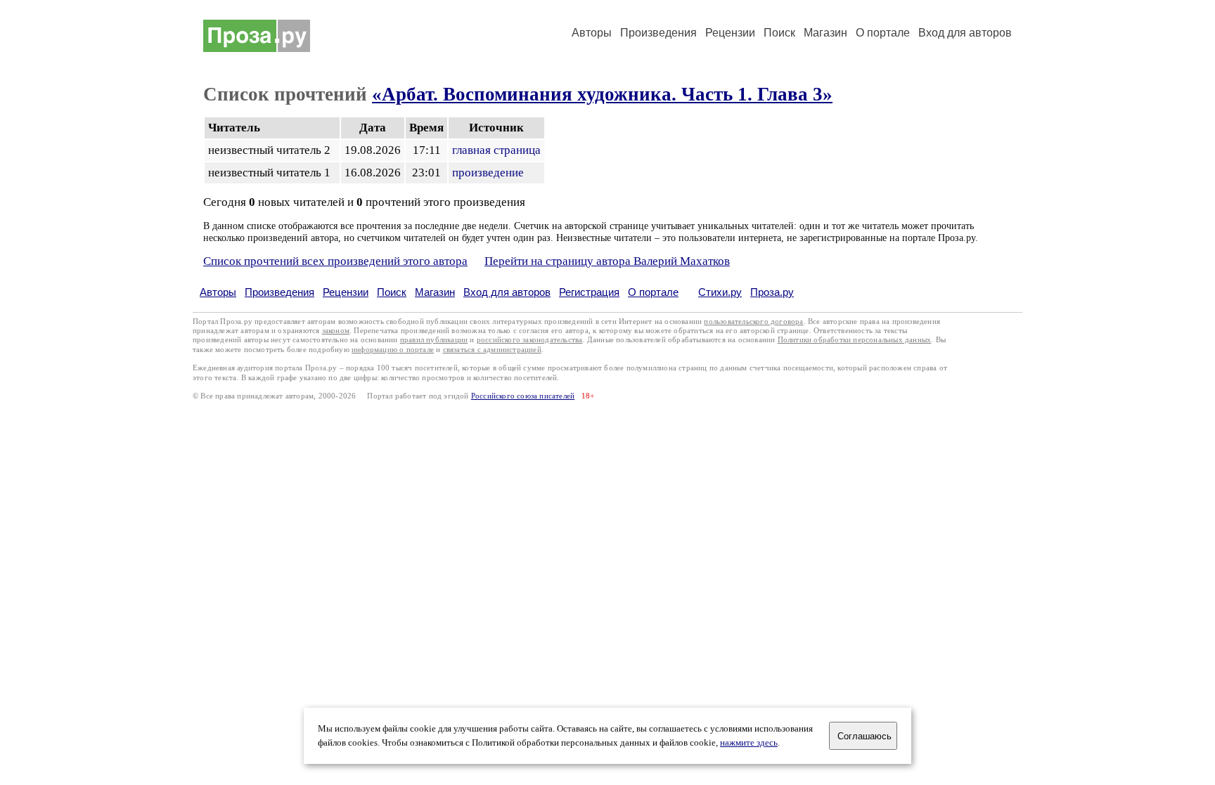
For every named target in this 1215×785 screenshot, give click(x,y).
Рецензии (730, 33)
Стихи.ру (720, 292)
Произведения (658, 33)
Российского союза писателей (522, 396)
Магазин (825, 33)
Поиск (779, 33)
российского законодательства (530, 340)
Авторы (592, 33)
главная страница (496, 150)
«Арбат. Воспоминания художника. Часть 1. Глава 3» (602, 94)
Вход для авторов (965, 33)
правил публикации (434, 340)
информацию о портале (393, 349)
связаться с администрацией (492, 349)
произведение (488, 172)
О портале (653, 292)
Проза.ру (772, 292)
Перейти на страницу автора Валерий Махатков (607, 261)
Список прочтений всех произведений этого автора (335, 261)
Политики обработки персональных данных (855, 340)
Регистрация (589, 292)
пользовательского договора (753, 321)
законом (335, 331)
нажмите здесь (749, 743)
